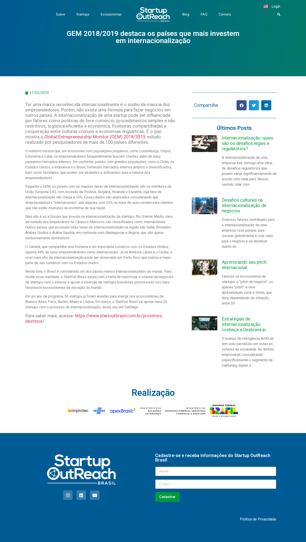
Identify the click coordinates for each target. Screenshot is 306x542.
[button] (279, 14)
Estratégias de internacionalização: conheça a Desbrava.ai (244, 324)
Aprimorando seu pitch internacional (244, 264)
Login (276, 6)
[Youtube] (94, 495)
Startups (82, 14)
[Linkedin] (81, 495)
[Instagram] (68, 495)
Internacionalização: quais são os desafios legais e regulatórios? (247, 143)
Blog (185, 14)
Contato (225, 14)
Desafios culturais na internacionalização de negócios (244, 205)
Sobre (60, 14)
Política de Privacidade (258, 519)
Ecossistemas (111, 14)
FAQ (203, 14)
